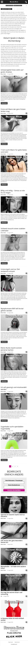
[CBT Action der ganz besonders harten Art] (14, 530)
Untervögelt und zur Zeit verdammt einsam (10, 270)
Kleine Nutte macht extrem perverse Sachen (11, 349)
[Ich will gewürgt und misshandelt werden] (14, 401)
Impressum (10, 642)
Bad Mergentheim (9, 5)
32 (26, 544)
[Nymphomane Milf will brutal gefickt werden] (14, 322)
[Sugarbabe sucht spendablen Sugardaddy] (14, 440)
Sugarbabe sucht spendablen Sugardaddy (12, 427)
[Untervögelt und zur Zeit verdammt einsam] (14, 283)
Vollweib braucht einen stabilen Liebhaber (13, 229)
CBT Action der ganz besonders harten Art (11, 541)
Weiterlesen (4, 103)
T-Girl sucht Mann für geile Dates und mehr (14, 151)
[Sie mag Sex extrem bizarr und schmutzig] (14, 582)
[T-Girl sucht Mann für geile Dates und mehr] (14, 164)
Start (14, 9)
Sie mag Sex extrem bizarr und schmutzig (11, 593)
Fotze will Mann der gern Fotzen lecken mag (13, 110)
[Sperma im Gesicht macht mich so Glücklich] (14, 504)
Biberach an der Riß (18, 5)
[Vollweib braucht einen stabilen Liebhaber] (14, 242)
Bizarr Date (3, 74)
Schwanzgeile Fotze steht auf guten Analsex (12, 71)
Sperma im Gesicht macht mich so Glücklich (13, 515)
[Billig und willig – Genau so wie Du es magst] (14, 204)
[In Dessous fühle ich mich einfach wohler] (14, 608)
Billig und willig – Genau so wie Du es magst (13, 191)
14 (26, 113)
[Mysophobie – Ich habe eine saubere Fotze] (14, 556)
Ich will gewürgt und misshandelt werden (14, 388)
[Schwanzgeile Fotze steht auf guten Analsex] (14, 84)
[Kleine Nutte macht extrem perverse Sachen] (14, 362)
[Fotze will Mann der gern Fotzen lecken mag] (14, 123)
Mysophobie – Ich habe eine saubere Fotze (13, 567)
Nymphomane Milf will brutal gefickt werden (12, 309)
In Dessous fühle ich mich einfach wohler (12, 619)
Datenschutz (17, 642)
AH (1, 596)
